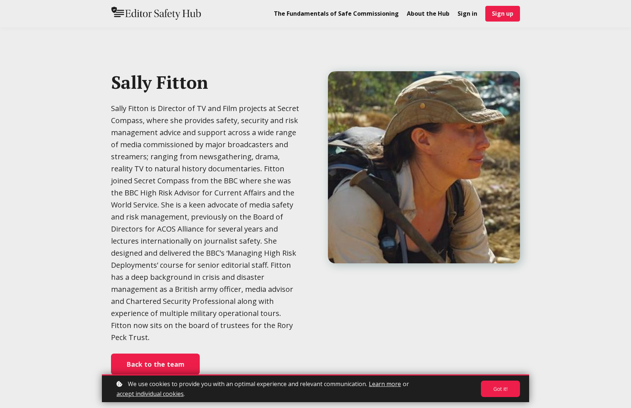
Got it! (500, 388)
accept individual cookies (150, 394)
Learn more (385, 384)
